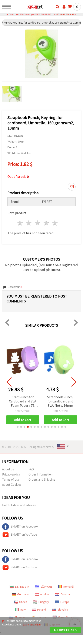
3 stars (37, 223)
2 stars (29, 223)
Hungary (44, 602)
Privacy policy (11, 474)
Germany (23, 594)
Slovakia (62, 609)
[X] (3, 621)
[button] (18, 427)
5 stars (55, 223)
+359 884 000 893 (65, 14)
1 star (20, 223)
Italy (23, 609)
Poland (41, 609)
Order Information (41, 474)
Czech (23, 602)
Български (22, 586)
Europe (65, 602)
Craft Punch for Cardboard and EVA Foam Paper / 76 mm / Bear (22, 401)
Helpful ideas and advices (19, 505)
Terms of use (11, 479)
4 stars (46, 223)
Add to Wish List (21, 153)
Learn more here (32, 624)
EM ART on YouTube (24, 534)
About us (8, 469)
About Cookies (11, 485)
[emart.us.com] (28, 7)
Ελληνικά (46, 586)
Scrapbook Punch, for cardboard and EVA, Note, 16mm (60, 401)
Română (68, 586)
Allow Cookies (65, 630)
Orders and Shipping (42, 479)
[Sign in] (64, 6)
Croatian (66, 594)
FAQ (31, 469)
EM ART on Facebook (24, 526)
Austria (44, 594)
